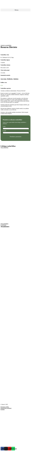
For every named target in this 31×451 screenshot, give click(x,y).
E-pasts (4, 130)
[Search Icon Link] (15, 13)
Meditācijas (10, 79)
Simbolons (15, 79)
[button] (15, 10)
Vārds (4, 126)
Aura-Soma (3, 79)
